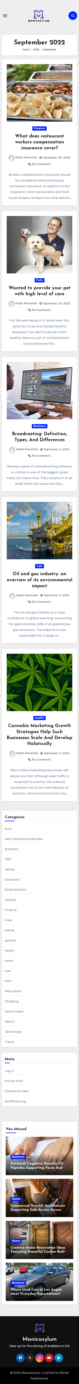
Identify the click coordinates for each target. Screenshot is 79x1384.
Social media (14, 1011)
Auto (8, 829)
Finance (39, 128)
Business (39, 426)
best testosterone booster (24, 839)
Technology (13, 1032)
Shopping (12, 1001)
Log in (9, 1071)
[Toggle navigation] (5, 15)
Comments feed (17, 1091)
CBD (8, 859)
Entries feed (14, 1081)
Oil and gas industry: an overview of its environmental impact (39, 580)
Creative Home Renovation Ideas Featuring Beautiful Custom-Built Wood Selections (38, 1252)
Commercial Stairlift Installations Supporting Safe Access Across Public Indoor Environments (38, 1210)
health (39, 718)
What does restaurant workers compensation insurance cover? (39, 142)
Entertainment (16, 890)
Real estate (13, 991)
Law (39, 566)
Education (12, 879)
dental (9, 869)
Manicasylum (39, 1339)
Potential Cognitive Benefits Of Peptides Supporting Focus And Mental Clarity (37, 1168)
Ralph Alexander (26, 157)
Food (8, 920)
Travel (9, 1042)
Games (10, 930)
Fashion (10, 900)
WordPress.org (15, 1101)
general (10, 940)
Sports (9, 1021)
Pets (39, 280)
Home (9, 961)
